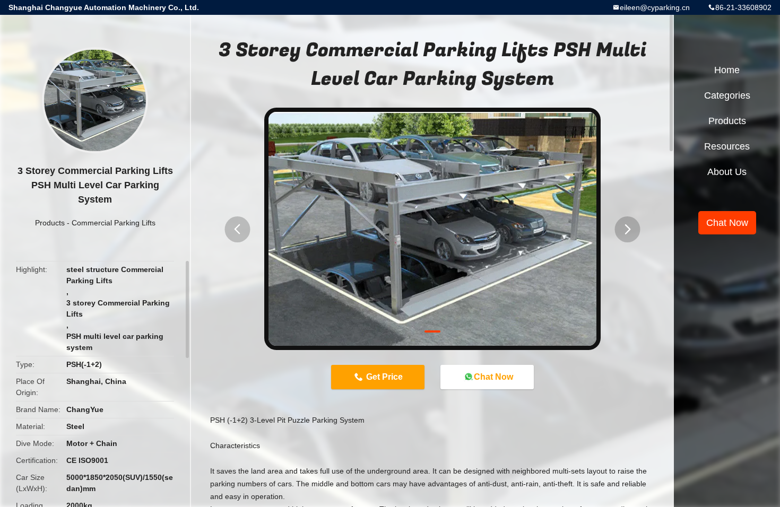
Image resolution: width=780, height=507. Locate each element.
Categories (727, 95)
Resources (727, 146)
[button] (237, 229)
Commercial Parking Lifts (113, 222)
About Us (727, 172)
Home (727, 70)
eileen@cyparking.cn (655, 7)
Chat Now (493, 376)
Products (50, 222)
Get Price (384, 376)
